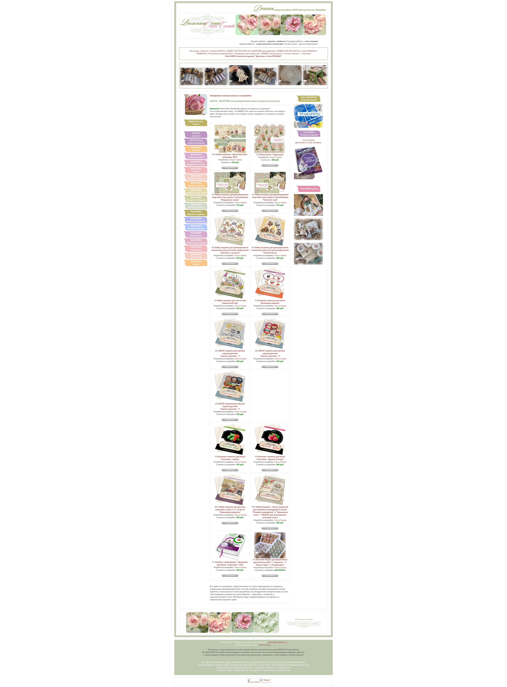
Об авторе (194, 51)
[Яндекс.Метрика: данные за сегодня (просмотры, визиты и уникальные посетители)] (253, 681)
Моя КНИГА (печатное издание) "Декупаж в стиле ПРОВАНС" (253, 56)
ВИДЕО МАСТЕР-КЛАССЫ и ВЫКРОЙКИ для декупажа (251, 51)
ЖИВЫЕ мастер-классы (271, 54)
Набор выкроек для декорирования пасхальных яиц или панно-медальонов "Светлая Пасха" (270, 250)
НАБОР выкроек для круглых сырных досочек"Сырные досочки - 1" (231, 353)
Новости (204, 51)
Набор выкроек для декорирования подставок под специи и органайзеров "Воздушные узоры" (230, 197)
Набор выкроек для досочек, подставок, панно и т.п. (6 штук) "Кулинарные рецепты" (230, 509)
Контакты (306, 54)
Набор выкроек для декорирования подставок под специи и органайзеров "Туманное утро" (270, 197)
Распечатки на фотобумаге (220, 54)
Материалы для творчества (247, 54)
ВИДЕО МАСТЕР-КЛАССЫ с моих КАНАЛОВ (296, 51)
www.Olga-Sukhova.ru (277, 642)
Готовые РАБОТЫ (217, 51)
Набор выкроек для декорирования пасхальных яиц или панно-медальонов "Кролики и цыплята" (230, 250)
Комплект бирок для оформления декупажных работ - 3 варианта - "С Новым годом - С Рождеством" (270, 562)
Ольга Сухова (236, 160)
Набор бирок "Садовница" (271, 155)
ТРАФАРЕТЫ (201, 54)
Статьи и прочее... (292, 54)
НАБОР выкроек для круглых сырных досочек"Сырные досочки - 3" (231, 406)
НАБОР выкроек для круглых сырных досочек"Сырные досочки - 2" (271, 353)
